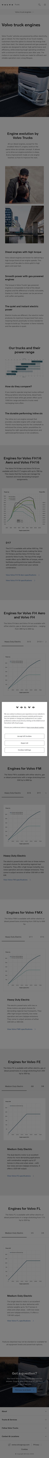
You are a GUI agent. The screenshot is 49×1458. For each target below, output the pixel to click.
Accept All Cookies (24, 736)
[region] (24, 729)
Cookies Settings (24, 750)
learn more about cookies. (35, 727)
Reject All (24, 743)
